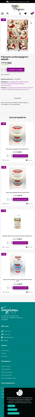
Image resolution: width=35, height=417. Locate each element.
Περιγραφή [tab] (17, 98)
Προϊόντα (3, 353)
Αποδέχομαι (11, 406)
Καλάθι (3, 394)
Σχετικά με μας (5, 350)
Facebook (5, 340)
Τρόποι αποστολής (6, 369)
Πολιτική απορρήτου (6, 375)
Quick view (30, 160)
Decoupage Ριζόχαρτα (22, 82)
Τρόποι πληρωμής (6, 366)
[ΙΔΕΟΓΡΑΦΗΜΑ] (17, 11)
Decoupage (12, 82)
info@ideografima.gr (8, 337)
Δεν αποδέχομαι (12, 409)
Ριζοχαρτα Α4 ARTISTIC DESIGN (9, 83)
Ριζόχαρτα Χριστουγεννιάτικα (21, 89)
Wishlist (3, 391)
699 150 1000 (6, 334)
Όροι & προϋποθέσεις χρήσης (8, 378)
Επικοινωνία (4, 356)
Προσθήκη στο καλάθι (16, 70)
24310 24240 (6, 331)
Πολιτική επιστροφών (6, 372)
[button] (31, 23)
